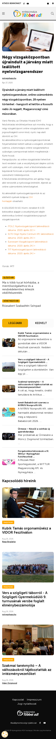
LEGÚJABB (15, 323)
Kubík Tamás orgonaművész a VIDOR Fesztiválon (34, 334)
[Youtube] (28, 3)
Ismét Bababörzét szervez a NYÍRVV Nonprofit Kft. (33, 404)
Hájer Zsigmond (9, 683)
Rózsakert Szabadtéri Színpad (21, 305)
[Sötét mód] (53, 3)
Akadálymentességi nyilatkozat (23, 723)
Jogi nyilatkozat (26, 703)
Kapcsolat (18, 699)
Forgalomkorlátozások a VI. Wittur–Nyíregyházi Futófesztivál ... (33, 454)
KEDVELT (41, 323)
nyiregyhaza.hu (9, 78)
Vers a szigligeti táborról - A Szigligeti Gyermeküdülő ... (33, 361)
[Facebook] (24, 3)
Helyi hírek (8, 522)
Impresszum (34, 699)
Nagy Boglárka (9, 542)
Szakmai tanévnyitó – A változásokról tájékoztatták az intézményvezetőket (35, 384)
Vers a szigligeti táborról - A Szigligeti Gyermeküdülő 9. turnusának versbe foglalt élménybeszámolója (24, 599)
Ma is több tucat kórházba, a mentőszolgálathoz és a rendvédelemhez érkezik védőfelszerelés (20, 287)
